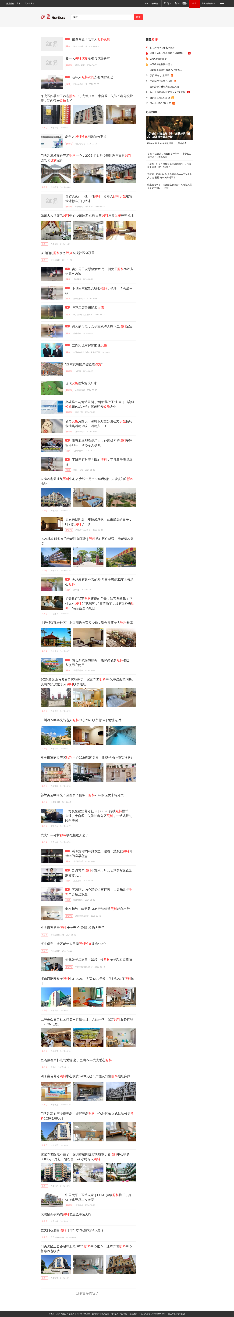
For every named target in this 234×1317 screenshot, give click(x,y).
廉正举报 (172, 1314)
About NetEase (83, 1314)
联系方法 (105, 1314)
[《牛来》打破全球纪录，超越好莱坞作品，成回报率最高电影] (169, 128)
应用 (18, 3)
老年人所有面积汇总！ (94, 77)
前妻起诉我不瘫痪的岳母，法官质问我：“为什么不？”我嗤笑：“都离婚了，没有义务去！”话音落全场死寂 (99, 603)
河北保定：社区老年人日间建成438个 (73, 944)
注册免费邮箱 (207, 3)
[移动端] (146, 3)
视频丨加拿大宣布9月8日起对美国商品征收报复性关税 (169, 53)
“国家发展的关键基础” (84, 364)
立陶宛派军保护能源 (89, 345)
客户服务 (124, 1314)
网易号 (69, 65)
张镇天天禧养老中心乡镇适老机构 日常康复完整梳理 (87, 215)
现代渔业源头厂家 (81, 383)
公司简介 (96, 1314)
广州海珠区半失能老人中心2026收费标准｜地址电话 (81, 720)
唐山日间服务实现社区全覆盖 (68, 253)
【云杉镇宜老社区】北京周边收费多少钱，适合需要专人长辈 (87, 622)
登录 (194, 3)
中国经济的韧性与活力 (161, 64)
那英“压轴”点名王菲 (159, 75)
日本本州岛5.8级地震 (160, 103)
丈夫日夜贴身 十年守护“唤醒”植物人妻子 (72, 1230)
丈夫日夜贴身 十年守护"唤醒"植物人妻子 (72, 928)
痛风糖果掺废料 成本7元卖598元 (166, 69)
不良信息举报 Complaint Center (152, 1314)
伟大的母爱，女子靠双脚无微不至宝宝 (101, 326)
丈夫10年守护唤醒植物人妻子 (65, 835)
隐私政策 (133, 1314)
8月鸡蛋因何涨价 (158, 58)
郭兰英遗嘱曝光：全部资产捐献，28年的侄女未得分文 (82, 795)
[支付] (177, 3)
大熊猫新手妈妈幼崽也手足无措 (66, 1214)
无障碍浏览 (29, 3)
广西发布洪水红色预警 (161, 80)
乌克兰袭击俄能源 (87, 307)
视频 (68, 46)
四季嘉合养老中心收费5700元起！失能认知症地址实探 (85, 1076)
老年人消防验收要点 (86, 136)
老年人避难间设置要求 (87, 58)
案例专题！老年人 (90, 39)
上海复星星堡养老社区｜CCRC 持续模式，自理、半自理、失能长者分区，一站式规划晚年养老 (98, 816)
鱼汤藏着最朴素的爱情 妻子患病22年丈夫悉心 (76, 1060)
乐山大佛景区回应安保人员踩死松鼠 (167, 92)
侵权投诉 (181, 1314)
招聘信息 (114, 1314)
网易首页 (10, 3)
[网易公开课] (155, 3)
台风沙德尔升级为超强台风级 (164, 86)
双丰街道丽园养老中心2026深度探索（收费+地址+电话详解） (87, 757)
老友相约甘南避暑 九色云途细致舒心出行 (97, 909)
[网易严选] (167, 3)
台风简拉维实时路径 (160, 97)
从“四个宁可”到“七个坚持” (162, 47)
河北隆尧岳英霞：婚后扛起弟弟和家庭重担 (98, 960)
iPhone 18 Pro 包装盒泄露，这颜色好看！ (168, 143)
